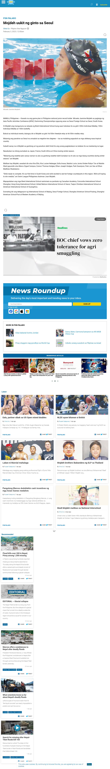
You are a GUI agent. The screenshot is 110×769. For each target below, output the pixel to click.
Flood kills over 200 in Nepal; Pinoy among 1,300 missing (15, 554)
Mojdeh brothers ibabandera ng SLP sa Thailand (80, 462)
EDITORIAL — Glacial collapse (15, 601)
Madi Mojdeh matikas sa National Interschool (79, 508)
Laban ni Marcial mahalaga (15, 462)
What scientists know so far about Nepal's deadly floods (14, 696)
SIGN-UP (86, 304)
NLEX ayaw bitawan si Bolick (71, 417)
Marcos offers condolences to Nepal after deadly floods (15, 648)
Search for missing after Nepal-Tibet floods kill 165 (16, 738)
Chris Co (6, 29)
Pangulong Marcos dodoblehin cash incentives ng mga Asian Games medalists (26, 489)
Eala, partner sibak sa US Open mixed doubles (24, 417)
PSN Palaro (9, 18)
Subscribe (103, 5)
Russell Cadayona (64, 421)
